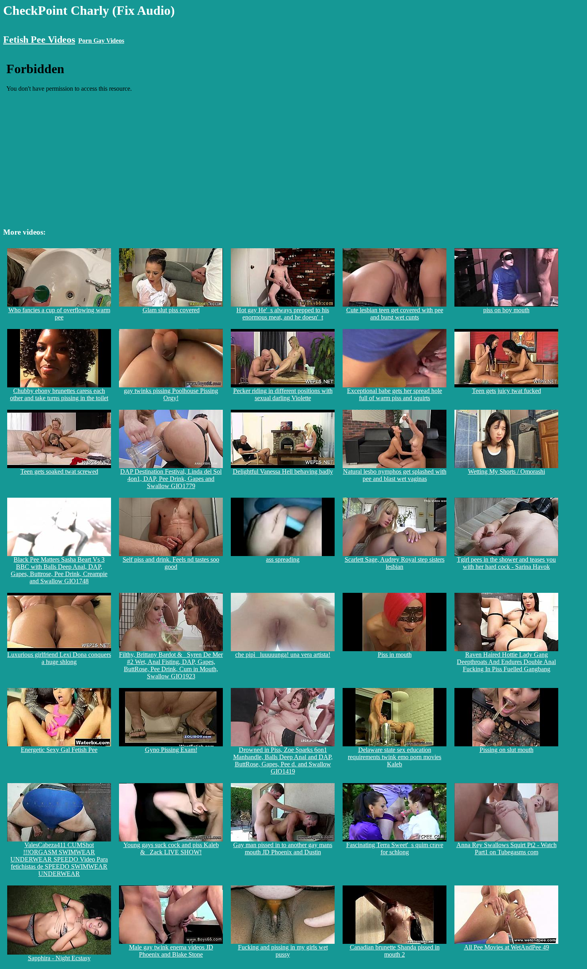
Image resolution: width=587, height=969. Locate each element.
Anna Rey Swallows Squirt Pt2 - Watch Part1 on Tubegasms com (506, 848)
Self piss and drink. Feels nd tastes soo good (171, 563)
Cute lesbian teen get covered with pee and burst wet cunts (394, 314)
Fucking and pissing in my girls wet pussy (283, 951)
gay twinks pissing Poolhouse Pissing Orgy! (171, 394)
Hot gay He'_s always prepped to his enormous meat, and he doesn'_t (282, 314)
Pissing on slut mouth (506, 749)
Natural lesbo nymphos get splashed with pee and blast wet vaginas (394, 475)
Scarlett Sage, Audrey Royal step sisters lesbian (394, 563)
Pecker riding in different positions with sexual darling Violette (283, 394)
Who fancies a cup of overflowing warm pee (59, 314)
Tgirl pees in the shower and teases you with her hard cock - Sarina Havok (506, 563)
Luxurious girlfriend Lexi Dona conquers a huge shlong (59, 658)
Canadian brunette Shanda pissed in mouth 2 (395, 951)
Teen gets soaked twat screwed (59, 471)
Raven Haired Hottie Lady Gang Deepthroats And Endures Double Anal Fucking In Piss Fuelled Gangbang (506, 661)
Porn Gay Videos (101, 40)
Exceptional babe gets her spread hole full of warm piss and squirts (394, 394)
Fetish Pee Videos (39, 39)
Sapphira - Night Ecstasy (59, 958)
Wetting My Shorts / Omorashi (506, 471)
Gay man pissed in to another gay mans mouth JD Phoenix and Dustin (282, 848)
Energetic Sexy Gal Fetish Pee (59, 749)
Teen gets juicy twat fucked (506, 390)
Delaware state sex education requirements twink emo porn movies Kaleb (394, 757)
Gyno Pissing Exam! (171, 749)
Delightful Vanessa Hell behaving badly (283, 471)
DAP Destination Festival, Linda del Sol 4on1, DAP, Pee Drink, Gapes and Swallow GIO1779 (171, 478)
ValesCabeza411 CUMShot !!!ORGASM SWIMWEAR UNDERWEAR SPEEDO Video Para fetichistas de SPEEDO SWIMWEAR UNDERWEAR (59, 859)
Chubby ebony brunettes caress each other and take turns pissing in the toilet (59, 394)
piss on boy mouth (506, 310)
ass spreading (282, 559)
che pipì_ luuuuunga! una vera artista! (282, 654)
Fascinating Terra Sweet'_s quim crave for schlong (394, 848)
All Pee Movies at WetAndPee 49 (506, 947)
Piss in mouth (395, 654)
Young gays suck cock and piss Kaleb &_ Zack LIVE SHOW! (171, 848)
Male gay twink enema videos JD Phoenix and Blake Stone (171, 951)
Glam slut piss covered (171, 310)
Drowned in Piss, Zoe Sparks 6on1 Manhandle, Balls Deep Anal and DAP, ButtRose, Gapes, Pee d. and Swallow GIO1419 (283, 760)
